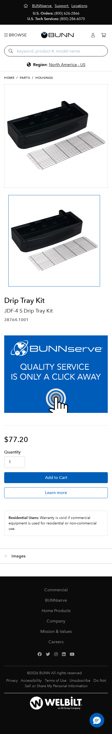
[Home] (26, 6)
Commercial (56, 589)
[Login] (93, 35)
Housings (44, 78)
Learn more (56, 492)
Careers (56, 641)
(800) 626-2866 (66, 13)
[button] (97, 720)
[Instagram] (56, 654)
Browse (17, 35)
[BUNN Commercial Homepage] (57, 35)
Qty (12, 452)
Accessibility (31, 680)
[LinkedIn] (64, 654)
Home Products (56, 610)
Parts (25, 78)
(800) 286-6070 (72, 19)
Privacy (12, 680)
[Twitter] (48, 654)
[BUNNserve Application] (56, 374)
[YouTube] (72, 654)
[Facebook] (40, 654)
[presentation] (8, 236)
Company (56, 621)
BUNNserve (56, 600)
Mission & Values (56, 631)
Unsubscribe (80, 680)
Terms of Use (55, 680)
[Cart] (103, 35)
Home (9, 78)
